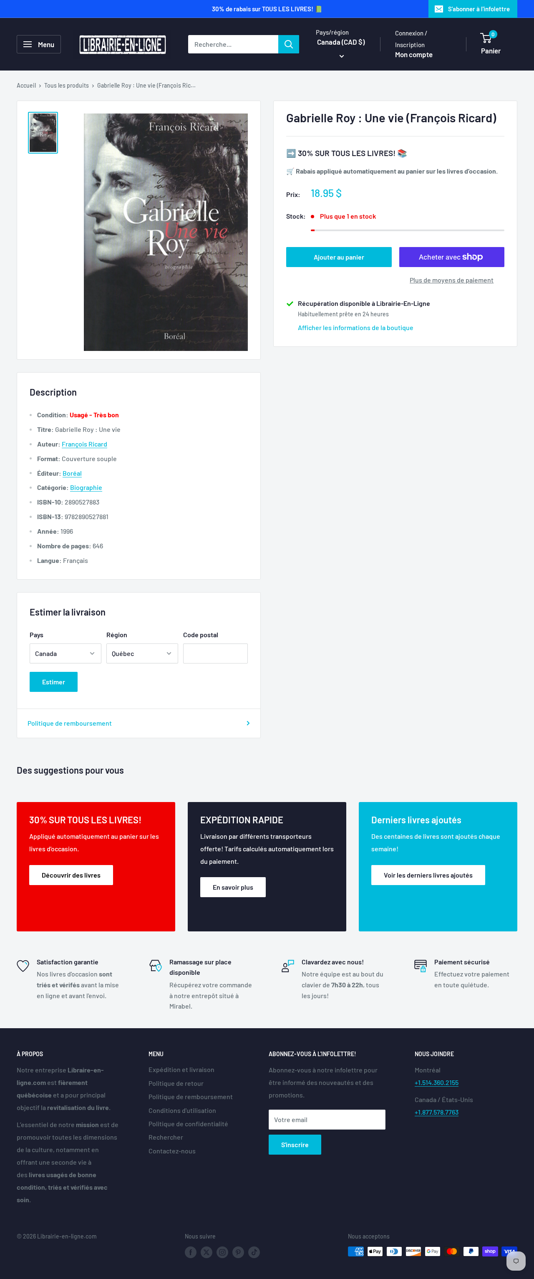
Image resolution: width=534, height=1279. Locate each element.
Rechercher (166, 1137)
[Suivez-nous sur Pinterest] (238, 1252)
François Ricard (84, 444)
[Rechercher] (288, 44)
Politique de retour (176, 1083)
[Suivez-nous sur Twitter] (206, 1252)
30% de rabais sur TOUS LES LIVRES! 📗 (267, 9)
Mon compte (414, 54)
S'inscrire (295, 1144)
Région (116, 634)
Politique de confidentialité (188, 1124)
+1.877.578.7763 (436, 1112)
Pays (36, 634)
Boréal (72, 473)
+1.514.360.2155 (436, 1082)
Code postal (200, 634)
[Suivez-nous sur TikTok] (254, 1252)
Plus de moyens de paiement (452, 280)
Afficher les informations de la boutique (355, 327)
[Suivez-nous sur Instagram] (222, 1252)
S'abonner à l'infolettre (479, 9)
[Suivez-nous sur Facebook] (190, 1252)
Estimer (53, 682)
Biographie (86, 487)
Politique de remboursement (70, 723)
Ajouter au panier (339, 257)
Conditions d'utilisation (182, 1110)
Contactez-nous (172, 1151)
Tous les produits (66, 85)
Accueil (26, 85)
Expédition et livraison (181, 1069)
